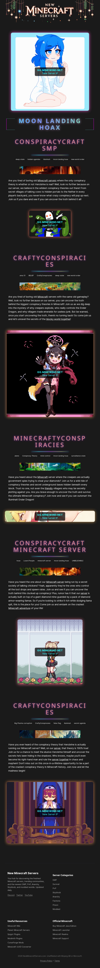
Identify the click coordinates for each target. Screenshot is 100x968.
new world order (77, 159)
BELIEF (31, 275)
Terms (57, 961)
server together (60, 759)
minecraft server (44, 561)
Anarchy (56, 896)
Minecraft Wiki (14, 926)
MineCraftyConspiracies (50, 441)
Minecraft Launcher (61, 930)
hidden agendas (34, 159)
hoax (18, 561)
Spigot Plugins (14, 934)
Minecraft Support (61, 938)
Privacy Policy (46, 961)
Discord (11, 895)
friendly (49, 488)
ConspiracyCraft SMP (50, 145)
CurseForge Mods (16, 942)
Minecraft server (55, 582)
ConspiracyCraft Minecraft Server (50, 546)
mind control (45, 456)
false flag (57, 723)
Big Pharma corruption (23, 723)
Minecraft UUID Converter (19, 946)
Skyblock (57, 892)
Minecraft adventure (19, 608)
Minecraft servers (47, 180)
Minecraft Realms (60, 934)
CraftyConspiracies (50, 261)
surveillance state (78, 456)
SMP (55, 880)
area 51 (23, 275)
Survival (56, 884)
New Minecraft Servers (23, 873)
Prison (55, 905)
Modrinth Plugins (15, 938)
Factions (56, 901)
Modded (56, 909)
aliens (17, 456)
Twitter (19, 895)
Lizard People (29, 561)
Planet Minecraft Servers (19, 930)
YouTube (29, 895)
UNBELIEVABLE (77, 561)
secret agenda (80, 723)
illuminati (46, 159)
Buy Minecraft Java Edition (64, 926)
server (84, 593)
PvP (54, 888)
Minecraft (43, 296)
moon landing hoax (60, 159)
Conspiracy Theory (29, 456)
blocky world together (58, 319)
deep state (20, 159)
